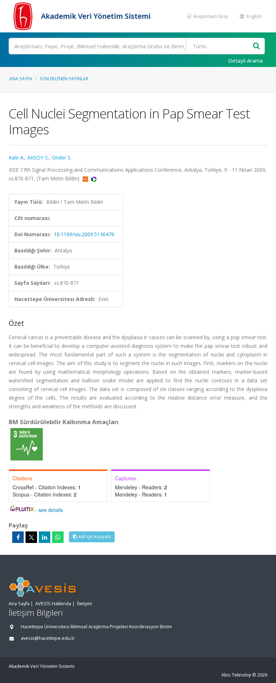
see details (50, 509)
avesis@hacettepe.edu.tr (48, 638)
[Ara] (256, 46)
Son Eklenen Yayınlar (64, 78)
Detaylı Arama (245, 60)
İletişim (84, 604)
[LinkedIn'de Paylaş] (44, 537)
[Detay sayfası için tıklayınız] (27, 443)
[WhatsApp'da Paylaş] (58, 537)
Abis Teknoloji (236, 675)
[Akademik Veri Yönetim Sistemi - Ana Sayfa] (24, 16)
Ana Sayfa (20, 78)
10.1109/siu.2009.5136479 (84, 234)
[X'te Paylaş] (31, 537)
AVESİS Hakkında (53, 604)
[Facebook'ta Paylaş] (18, 537)
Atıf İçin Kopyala (94, 537)
